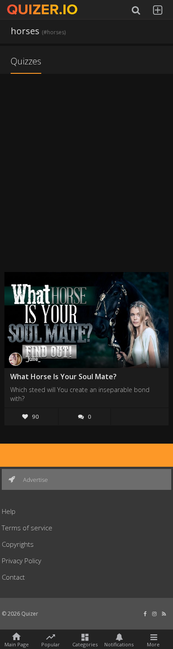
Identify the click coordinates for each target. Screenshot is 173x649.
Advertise (35, 480)
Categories (85, 644)
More (153, 644)
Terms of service (27, 527)
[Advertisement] (86, 173)
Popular (50, 643)
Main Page (16, 644)
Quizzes (26, 61)
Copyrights (18, 544)
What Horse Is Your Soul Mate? (63, 376)
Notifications (119, 644)
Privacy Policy (21, 560)
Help (9, 511)
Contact (13, 577)
